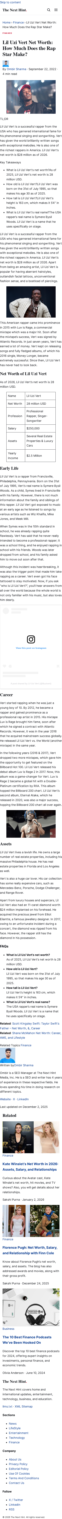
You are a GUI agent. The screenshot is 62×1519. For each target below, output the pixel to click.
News (13, 1423)
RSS (11, 1509)
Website (5, 1099)
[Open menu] (55, 9)
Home (6, 22)
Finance (18, 22)
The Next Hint (15, 10)
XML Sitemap (24, 1406)
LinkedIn (23, 1099)
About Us (15, 1459)
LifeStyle (15, 1428)
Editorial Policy (19, 1468)
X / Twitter (16, 1500)
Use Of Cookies (19, 1473)
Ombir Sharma (16, 69)
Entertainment (18, 1433)
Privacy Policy (18, 1464)
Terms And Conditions (24, 1478)
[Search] (48, 9)
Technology (17, 1437)
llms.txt (7, 1406)
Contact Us (16, 1483)
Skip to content (10, 2)
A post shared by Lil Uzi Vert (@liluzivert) (31, 683)
